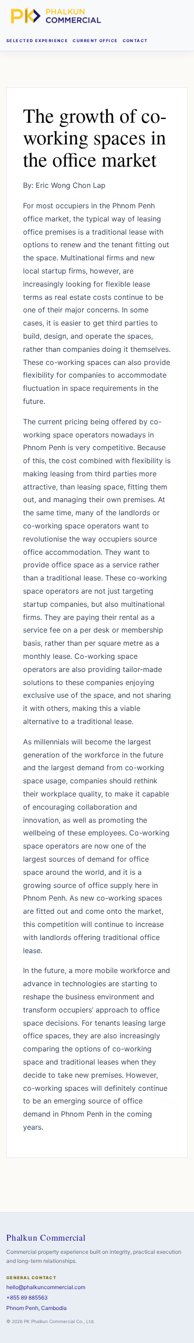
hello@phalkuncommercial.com (45, 1287)
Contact (135, 40)
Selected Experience (37, 40)
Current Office (95, 40)
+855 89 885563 (27, 1297)
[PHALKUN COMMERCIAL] (56, 15)
